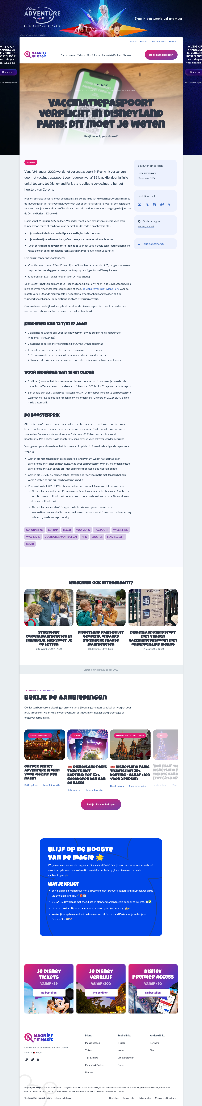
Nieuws (127, 55)
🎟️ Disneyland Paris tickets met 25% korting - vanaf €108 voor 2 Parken (130, 773)
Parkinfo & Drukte (111, 55)
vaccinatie (33, 536)
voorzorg (83, 529)
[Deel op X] (147, 203)
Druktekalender (158, 41)
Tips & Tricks (93, 55)
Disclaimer (114, 1098)
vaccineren (120, 529)
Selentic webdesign (62, 1098)
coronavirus (34, 529)
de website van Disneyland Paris (101, 288)
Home (69, 90)
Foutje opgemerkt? (153, 243)
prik (84, 536)
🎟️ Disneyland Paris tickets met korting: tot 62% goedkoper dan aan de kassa (87, 775)
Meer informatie (51, 785)
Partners (154, 1042)
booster (97, 536)
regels (67, 529)
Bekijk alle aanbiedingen (101, 804)
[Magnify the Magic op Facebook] (26, 1059)
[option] (45, 760)
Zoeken (172, 41)
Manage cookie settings (165, 1098)
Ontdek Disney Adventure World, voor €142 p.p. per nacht (42, 773)
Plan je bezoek (67, 55)
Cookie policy (129, 1098)
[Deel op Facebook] (140, 203)
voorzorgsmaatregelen (61, 536)
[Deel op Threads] (155, 203)
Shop (152, 1050)
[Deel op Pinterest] (170, 203)
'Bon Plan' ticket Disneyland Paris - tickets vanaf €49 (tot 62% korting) (171, 773)
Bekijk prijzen (31, 785)
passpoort (102, 529)
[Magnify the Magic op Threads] (38, 1059)
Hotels (143, 41)
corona (53, 529)
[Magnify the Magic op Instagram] (32, 1059)
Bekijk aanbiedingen (161, 54)
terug (104, 84)
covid (30, 543)
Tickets (133, 41)
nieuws (31, 162)
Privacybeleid (145, 1098)
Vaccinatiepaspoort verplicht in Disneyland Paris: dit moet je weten (101, 115)
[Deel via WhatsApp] (162, 203)
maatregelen (115, 536)
